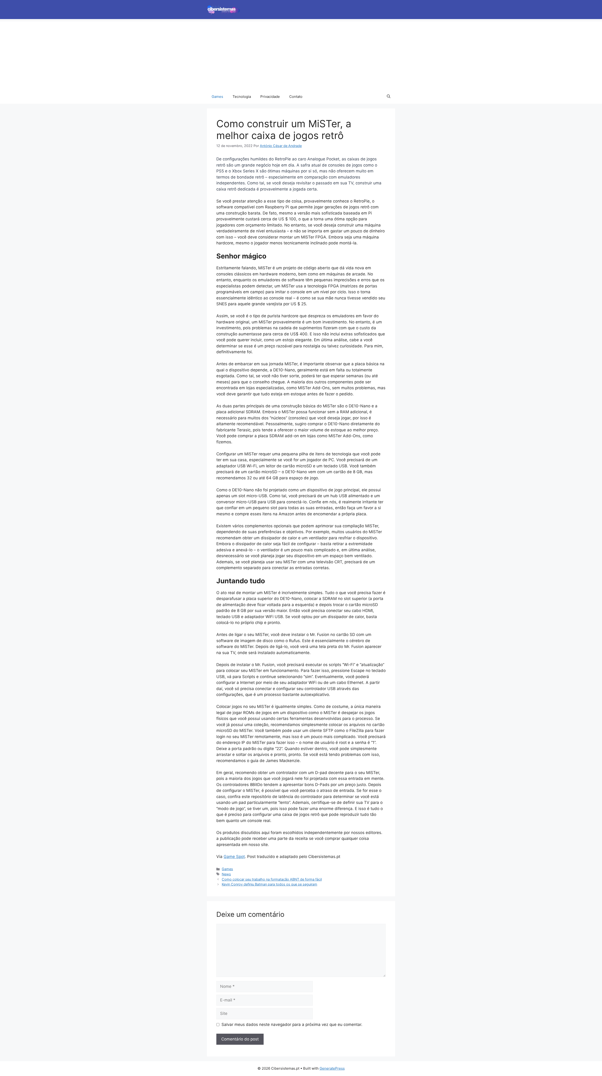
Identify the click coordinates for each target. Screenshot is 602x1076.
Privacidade (270, 96)
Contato (295, 96)
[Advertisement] (301, 54)
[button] (388, 97)
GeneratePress (332, 1068)
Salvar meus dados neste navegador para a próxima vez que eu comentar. (292, 1024)
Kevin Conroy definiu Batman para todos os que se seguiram (269, 884)
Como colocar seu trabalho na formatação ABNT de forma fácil (272, 879)
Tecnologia (242, 96)
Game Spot (234, 856)
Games (217, 96)
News (226, 874)
